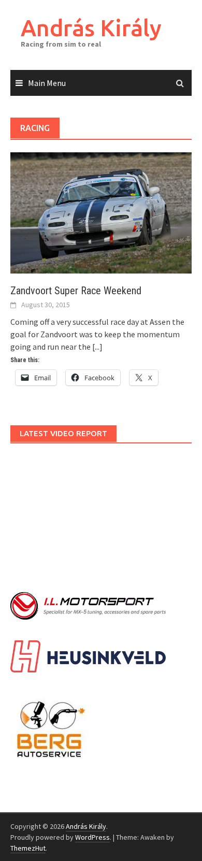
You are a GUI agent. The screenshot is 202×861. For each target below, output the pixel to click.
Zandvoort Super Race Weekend (75, 290)
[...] (97, 346)
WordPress (92, 837)
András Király (91, 27)
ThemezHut (28, 848)
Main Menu (47, 83)
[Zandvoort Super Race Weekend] (101, 212)
